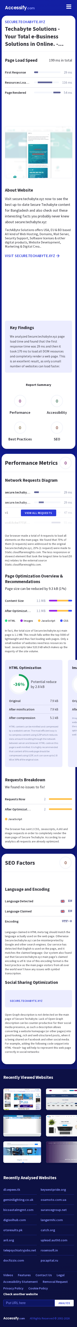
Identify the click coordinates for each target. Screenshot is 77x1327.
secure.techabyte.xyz (25, 21)
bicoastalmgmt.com (18, 1210)
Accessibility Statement (20, 1282)
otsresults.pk (12, 1230)
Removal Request (55, 1282)
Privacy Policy (13, 1288)
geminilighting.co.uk (18, 1200)
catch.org (48, 1230)
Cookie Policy (38, 1288)
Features (24, 1275)
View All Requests (38, 513)
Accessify (20, 8)
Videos (8, 1275)
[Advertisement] (38, 113)
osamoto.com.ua (53, 1200)
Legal (60, 1275)
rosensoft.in (49, 1250)
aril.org (8, 1240)
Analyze (64, 1303)
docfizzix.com (13, 1260)
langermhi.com (52, 1220)
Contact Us (44, 1275)
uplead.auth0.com (54, 1240)
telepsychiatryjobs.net (19, 1250)
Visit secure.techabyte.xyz (30, 255)
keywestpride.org (53, 1189)
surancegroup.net (54, 1210)
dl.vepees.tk (11, 1189)
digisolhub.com (14, 1220)
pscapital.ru (49, 1260)
